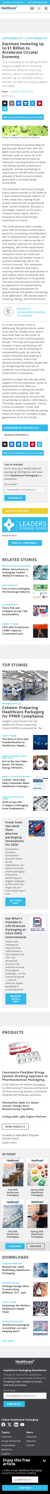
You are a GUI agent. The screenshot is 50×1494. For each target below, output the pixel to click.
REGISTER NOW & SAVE (16, 999)
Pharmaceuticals (11, 703)
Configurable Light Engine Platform (24, 1116)
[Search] (39, 8)
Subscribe (15, 1246)
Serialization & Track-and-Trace (14, 757)
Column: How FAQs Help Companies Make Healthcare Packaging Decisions (15, 783)
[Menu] (46, 8)
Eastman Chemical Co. (22, 91)
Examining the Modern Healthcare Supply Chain (16, 1308)
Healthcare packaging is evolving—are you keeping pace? (15, 1328)
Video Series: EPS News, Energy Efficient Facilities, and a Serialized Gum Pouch (15, 764)
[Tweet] (32, 103)
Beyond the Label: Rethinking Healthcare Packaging (16, 1270)
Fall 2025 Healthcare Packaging (13, 1234)
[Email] (11, 103)
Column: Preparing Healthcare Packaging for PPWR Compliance (23, 711)
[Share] (18, 103)
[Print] (4, 103)
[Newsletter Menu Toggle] (32, 8)
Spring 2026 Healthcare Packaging (37, 1192)
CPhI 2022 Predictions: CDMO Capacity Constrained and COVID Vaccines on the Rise (16, 630)
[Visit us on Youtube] (22, 1424)
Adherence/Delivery (13, 1321)
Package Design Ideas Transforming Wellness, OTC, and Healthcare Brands (15, 1289)
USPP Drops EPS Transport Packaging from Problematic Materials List (15, 805)
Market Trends (10, 624)
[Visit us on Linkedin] (16, 1424)
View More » (8, 1341)
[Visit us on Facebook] (3, 1424)
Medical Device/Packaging (16, 566)
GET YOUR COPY (15, 902)
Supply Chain (9, 735)
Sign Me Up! (15, 497)
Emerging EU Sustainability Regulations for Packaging (31, 312)
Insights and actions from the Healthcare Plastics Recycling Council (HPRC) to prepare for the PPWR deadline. (22, 725)
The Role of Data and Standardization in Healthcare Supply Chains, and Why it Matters (15, 742)
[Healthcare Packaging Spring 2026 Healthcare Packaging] (37, 1172)
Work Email (11, 484)
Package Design (10, 1283)
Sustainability (12, 38)
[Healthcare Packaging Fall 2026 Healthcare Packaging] (13, 1172)
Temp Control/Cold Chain (13, 798)
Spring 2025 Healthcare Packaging (37, 1234)
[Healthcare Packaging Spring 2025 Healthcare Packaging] (37, 1214)
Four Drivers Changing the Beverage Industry (16, 590)
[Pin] (39, 103)
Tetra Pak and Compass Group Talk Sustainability (14, 611)
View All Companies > (25, 542)
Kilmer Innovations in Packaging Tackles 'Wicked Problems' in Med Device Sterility (15, 572)
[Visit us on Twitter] (9, 1424)
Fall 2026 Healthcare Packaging (13, 1192)
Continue (25, 1487)
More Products (15, 1126)
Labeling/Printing (12, 1263)
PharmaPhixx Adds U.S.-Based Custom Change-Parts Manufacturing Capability (20, 1106)
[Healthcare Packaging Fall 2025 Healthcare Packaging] (13, 1214)
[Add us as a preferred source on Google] (4, 108)
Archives (35, 1246)
